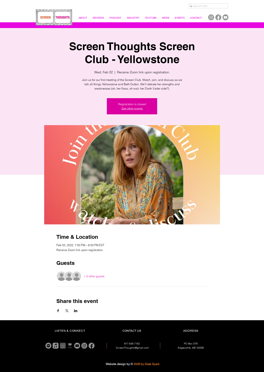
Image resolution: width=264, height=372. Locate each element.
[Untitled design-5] (63, 346)
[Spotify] (48, 346)
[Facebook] (218, 17)
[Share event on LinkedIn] (75, 310)
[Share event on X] (67, 310)
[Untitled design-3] (70, 346)
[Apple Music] (56, 346)
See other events (132, 108)
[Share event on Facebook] (58, 310)
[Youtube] (225, 17)
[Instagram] (211, 17)
